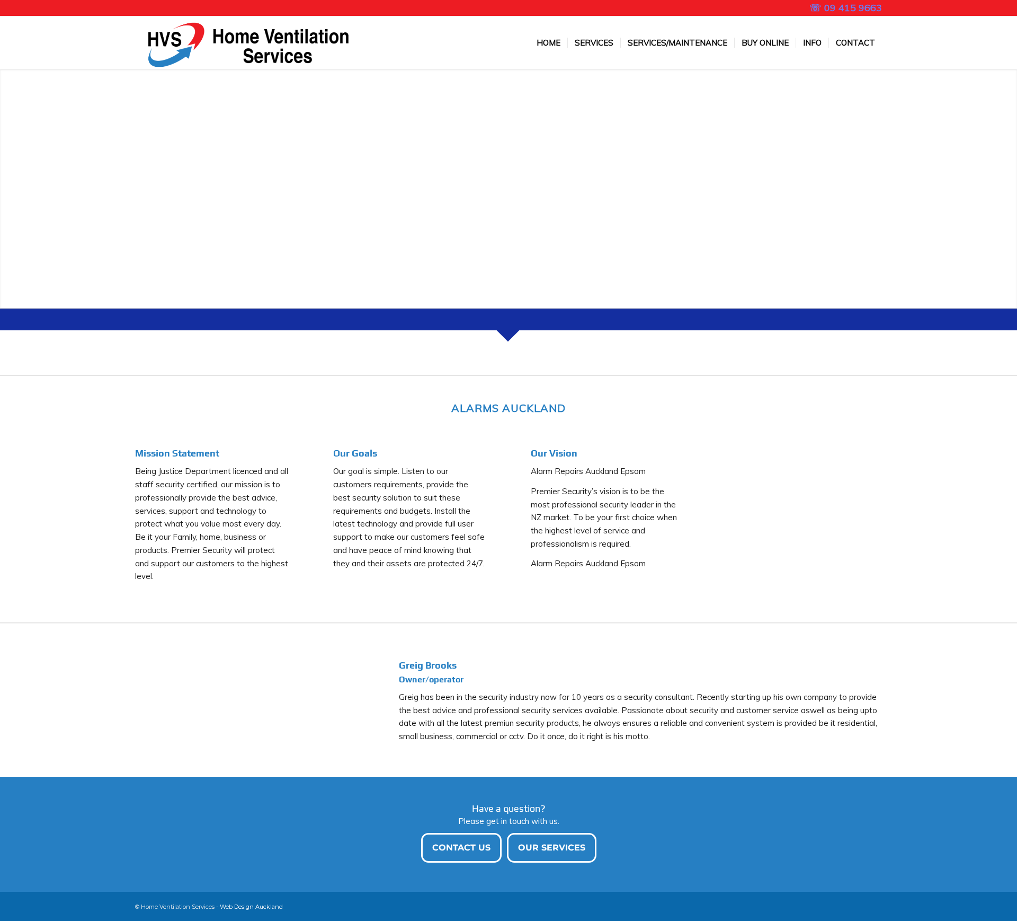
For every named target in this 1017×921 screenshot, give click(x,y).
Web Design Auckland (251, 906)
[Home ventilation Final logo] (243, 42)
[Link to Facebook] (138, 8)
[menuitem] (548, 42)
